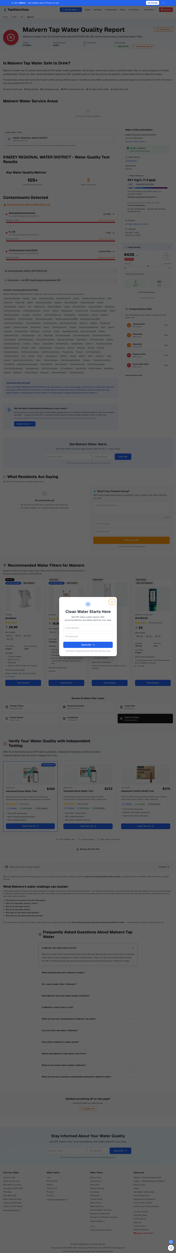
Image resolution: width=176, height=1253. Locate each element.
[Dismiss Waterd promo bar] (163, 3)
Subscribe (86, 644)
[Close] (112, 602)
